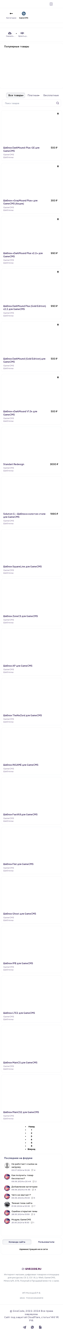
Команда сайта (17, 1242)
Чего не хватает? (21, 1195)
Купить (54, 156)
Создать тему (31, 1230)
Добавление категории (24, 1186)
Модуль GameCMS (21, 1219)
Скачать (53, 572)
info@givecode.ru (33, 1287)
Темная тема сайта (21, 1203)
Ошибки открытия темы (24, 1211)
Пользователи (46, 1242)
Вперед (31, 1149)
